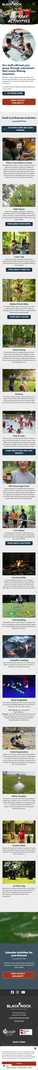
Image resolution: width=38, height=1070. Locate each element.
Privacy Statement (22, 1067)
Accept (19, 1063)
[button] (35, 1048)
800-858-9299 (24, 1018)
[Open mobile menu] (33, 4)
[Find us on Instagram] (17, 993)
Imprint (30, 1067)
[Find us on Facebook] (12, 993)
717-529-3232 (13, 1018)
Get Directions (19, 1021)
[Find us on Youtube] (23, 993)
